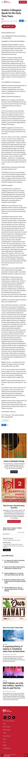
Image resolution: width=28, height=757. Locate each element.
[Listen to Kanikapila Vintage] (14, 445)
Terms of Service (7, 736)
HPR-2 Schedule (6, 729)
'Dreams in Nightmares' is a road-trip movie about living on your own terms (14, 574)
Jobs (4, 742)
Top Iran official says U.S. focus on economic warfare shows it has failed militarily (13, 589)
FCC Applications (6, 748)
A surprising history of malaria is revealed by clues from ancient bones (14, 649)
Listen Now (14, 472)
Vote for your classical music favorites (14, 507)
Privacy (4, 739)
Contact (4, 732)
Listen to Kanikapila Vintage (14, 461)
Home (4, 723)
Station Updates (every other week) (12, 540)
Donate (23, 2)
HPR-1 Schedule (6, 726)
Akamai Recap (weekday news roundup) (13, 544)
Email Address (6, 534)
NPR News (5, 420)
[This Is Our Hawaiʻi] (14, 608)
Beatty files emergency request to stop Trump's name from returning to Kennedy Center (14, 581)
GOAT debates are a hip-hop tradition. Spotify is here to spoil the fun (13, 685)
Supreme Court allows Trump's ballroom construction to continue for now (14, 567)
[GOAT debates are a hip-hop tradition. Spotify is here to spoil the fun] (13, 672)
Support (5, 745)
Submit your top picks (14, 521)
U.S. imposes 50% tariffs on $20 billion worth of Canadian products (14, 561)
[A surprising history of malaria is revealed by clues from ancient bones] (13, 635)
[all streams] (26, 755)
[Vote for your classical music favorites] (14, 490)
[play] (2, 755)
